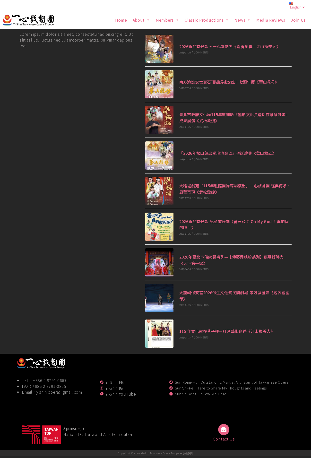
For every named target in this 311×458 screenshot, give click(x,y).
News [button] (239, 20)
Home (121, 20)
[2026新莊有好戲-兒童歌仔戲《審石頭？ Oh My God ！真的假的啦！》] (159, 227)
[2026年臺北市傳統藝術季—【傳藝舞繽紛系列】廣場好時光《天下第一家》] (159, 262)
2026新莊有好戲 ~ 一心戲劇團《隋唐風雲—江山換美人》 (229, 46)
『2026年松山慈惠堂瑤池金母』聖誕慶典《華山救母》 (227, 153)
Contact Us (224, 439)
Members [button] (165, 20)
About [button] (139, 20)
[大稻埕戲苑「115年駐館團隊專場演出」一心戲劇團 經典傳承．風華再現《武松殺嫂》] (159, 191)
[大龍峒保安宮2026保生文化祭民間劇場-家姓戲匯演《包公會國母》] (159, 298)
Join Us (298, 20)
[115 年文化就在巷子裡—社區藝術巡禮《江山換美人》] (159, 334)
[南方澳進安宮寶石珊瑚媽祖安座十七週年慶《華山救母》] (159, 84)
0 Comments (201, 52)
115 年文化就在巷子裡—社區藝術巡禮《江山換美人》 (227, 331)
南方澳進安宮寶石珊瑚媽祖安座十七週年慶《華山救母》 (229, 82)
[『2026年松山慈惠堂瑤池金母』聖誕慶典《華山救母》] (159, 155)
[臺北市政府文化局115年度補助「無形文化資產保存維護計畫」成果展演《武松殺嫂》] (159, 120)
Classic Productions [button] (204, 20)
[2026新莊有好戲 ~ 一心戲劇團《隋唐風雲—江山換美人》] (159, 49)
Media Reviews (270, 20)
